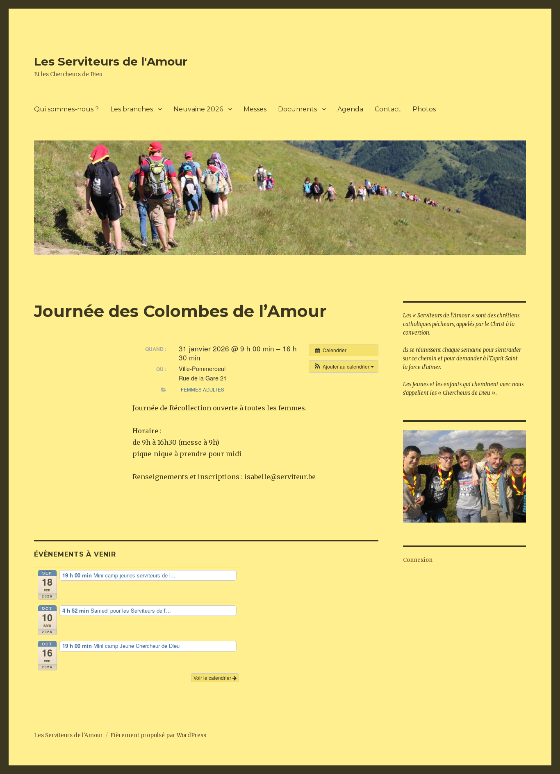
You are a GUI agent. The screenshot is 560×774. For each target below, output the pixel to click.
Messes (255, 109)
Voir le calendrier (212, 677)
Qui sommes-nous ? (66, 109)
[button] (343, 366)
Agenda (350, 109)
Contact (388, 109)
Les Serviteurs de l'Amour (110, 61)
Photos (424, 109)
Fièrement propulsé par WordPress (158, 735)
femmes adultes (202, 389)
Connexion (418, 560)
